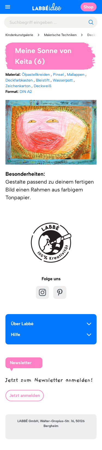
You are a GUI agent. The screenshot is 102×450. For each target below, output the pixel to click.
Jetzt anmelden (24, 395)
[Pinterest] (59, 292)
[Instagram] (42, 292)
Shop (89, 6)
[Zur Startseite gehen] (47, 6)
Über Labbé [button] (22, 323)
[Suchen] (90, 22)
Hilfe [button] (15, 334)
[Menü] (7, 6)
